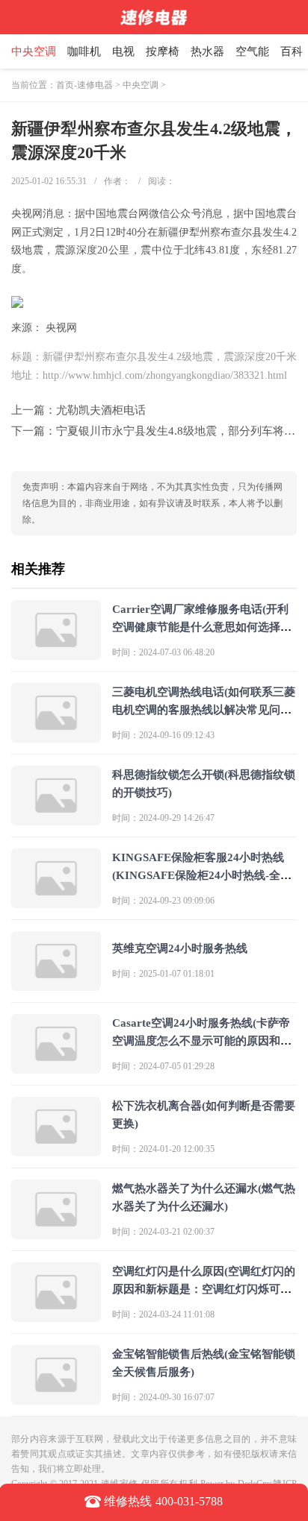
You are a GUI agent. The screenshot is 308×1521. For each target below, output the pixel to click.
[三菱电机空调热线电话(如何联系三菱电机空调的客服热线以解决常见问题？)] (56, 736)
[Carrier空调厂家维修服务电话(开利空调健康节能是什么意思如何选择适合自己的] (56, 653)
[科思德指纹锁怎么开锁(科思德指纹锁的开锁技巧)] (56, 819)
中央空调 (33, 51)
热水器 (207, 51)
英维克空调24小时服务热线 (179, 948)
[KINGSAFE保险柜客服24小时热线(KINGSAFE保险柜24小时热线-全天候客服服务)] (56, 901)
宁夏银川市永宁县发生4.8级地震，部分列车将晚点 (181, 431)
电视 (123, 51)
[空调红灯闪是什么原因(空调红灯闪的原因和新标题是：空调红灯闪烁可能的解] (56, 1315)
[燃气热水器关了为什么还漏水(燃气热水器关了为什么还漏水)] (56, 1232)
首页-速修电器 (84, 85)
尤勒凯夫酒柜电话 (101, 410)
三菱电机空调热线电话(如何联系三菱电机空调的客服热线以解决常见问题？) (203, 710)
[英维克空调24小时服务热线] (56, 984)
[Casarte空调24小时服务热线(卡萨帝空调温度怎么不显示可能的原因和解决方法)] (56, 1067)
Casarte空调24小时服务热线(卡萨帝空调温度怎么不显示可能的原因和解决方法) (202, 1041)
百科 (291, 51)
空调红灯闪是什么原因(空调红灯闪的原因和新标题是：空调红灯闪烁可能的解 (203, 1289)
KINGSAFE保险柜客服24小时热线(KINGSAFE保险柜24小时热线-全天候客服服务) (202, 875)
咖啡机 (84, 51)
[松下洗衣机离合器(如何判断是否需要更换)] (56, 1150)
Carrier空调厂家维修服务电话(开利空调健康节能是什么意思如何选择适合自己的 (202, 627)
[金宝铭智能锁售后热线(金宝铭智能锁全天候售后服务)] (56, 1398)
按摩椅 (162, 51)
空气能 (252, 51)
